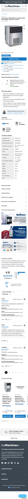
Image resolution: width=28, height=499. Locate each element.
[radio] (21, 272)
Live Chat (9, 113)
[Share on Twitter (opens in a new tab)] (9, 319)
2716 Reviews (9, 278)
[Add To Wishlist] (24, 29)
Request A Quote (14, 59)
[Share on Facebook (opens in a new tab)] (6, 319)
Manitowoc (3, 16)
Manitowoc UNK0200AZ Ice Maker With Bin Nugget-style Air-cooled (7, 400)
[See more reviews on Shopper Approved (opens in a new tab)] (11, 319)
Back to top (14, 438)
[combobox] (14, 10)
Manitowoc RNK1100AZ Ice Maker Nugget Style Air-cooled (20, 399)
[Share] (24, 25)
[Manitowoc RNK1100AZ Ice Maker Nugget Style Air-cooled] (20, 387)
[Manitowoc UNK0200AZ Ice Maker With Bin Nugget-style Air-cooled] (7, 387)
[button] (25, 6)
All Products (4, 13)
